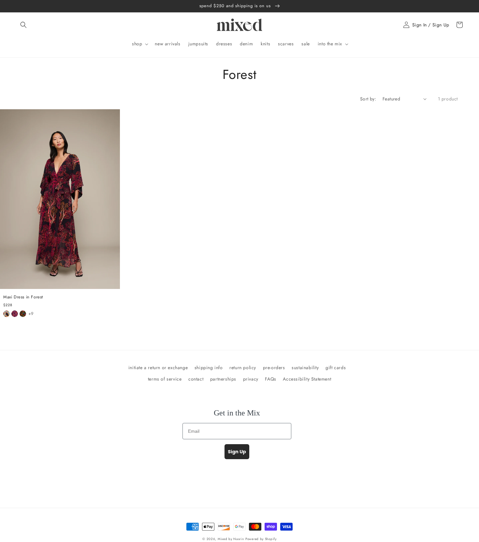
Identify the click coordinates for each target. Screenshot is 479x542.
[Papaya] (6, 313)
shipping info (209, 367)
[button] (23, 25)
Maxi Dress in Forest (23, 297)
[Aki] (14, 313)
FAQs (270, 379)
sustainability (305, 367)
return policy (242, 367)
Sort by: (368, 99)
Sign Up (237, 451)
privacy (250, 379)
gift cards (336, 367)
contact (195, 379)
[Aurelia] (23, 313)
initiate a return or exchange (158, 367)
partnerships (223, 379)
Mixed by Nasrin (231, 538)
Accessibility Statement (307, 379)
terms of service (165, 379)
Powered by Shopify (261, 538)
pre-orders (274, 367)
